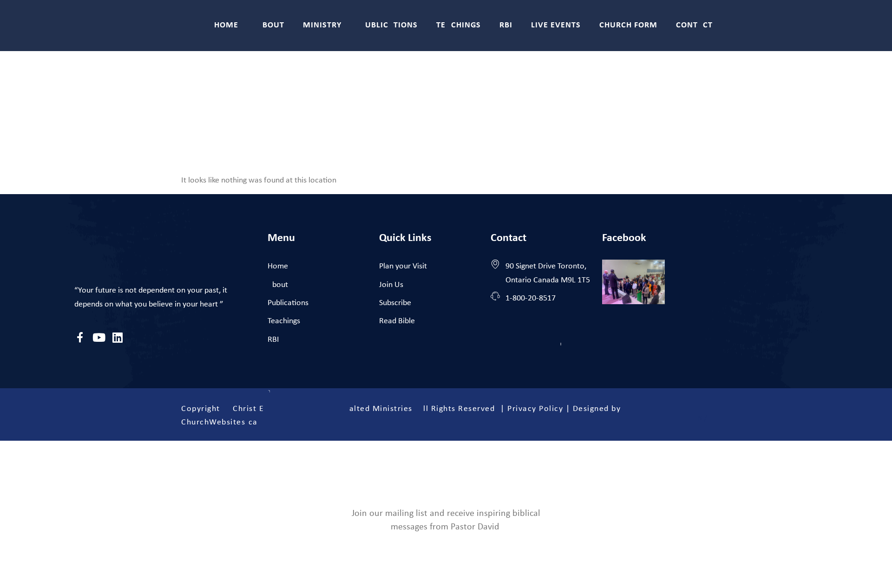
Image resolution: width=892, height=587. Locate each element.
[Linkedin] (117, 337)
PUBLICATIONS (389, 25)
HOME (226, 25)
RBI (505, 25)
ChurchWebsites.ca (219, 422)
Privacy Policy (535, 408)
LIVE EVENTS (556, 25)
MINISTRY (322, 25)
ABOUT (270, 25)
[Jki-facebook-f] (80, 337)
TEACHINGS (458, 25)
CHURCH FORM (628, 25)
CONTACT (694, 25)
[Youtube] (99, 337)
